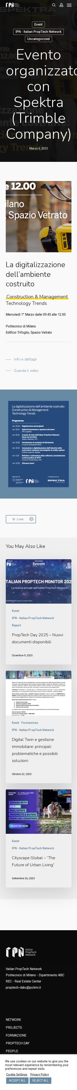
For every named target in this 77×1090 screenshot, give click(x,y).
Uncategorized (38, 39)
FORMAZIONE (16, 1035)
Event (38, 24)
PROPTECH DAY (17, 1043)
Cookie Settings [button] (16, 1074)
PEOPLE (12, 1051)
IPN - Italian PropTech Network (38, 32)
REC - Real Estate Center (23, 981)
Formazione (29, 722)
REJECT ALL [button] (40, 1080)
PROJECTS (14, 1028)
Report (16, 625)
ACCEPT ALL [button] (17, 1080)
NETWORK (13, 1020)
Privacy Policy (39, 1074)
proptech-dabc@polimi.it (23, 987)
